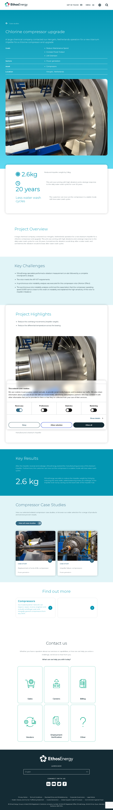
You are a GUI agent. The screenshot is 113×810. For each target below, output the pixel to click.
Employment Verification (56, 736)
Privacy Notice (22, 797)
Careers (56, 699)
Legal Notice (91, 797)
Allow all (89, 425)
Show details (95, 418)
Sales (30, 699)
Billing (83, 699)
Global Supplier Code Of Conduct (71, 800)
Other (83, 737)
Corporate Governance (77, 797)
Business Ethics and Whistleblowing (56, 797)
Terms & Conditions (36, 797)
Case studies (14, 23)
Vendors (30, 737)
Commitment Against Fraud (94, 800)
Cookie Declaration (53, 800)
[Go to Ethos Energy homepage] (56, 758)
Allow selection (56, 425)
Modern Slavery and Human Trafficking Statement (28, 800)
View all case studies (27, 523)
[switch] (44, 410)
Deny (24, 425)
